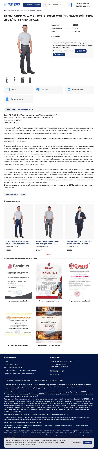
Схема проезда (57, 371)
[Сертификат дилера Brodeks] (18, 280)
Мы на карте (54, 374)
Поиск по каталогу (11, 364)
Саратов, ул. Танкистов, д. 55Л (61, 361)
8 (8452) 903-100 (82, 3)
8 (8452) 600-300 (83, 6)
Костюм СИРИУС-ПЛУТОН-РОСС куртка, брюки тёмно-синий (79, 243)
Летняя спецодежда (35, 11)
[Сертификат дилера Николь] (49, 324)
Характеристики (25, 109)
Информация (10, 357)
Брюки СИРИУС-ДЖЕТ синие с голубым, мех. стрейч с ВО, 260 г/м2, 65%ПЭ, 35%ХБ (18, 243)
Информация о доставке (13, 367)
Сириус (75, 28)
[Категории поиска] (45, 5)
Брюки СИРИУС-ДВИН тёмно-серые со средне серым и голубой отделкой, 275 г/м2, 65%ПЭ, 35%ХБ (47, 243)
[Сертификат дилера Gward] (79, 280)
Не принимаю (77, 442)
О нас (6, 361)
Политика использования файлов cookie (19, 374)
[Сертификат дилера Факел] (49, 280)
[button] (4, 228)
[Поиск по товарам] (69, 5)
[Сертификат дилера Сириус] (18, 324)
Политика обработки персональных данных (20, 370)
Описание (10, 109)
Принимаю (88, 442)
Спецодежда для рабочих (17, 11)
